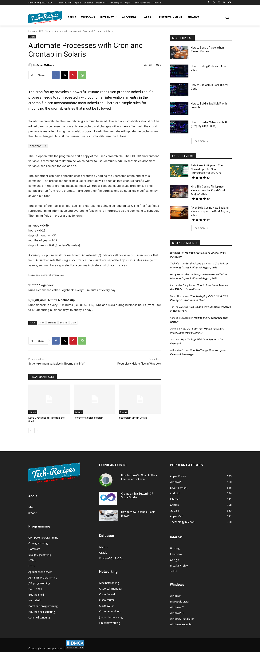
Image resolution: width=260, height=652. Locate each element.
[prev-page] (30, 430)
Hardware (34, 549)
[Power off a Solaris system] (95, 399)
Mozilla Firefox (179, 565)
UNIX (40, 31)
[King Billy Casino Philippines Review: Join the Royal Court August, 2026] (179, 191)
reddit (173, 571)
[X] (219, 3)
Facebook (176, 554)
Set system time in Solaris (133, 417)
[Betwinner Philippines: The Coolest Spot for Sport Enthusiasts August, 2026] (179, 170)
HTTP (31, 566)
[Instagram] (213, 3)
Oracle (103, 552)
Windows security (180, 624)
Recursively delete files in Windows (139, 363)
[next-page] (36, 430)
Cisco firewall (107, 594)
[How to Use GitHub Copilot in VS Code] (179, 89)
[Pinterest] (73, 75)
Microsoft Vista (179, 601)
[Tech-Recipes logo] (45, 17)
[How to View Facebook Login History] (108, 515)
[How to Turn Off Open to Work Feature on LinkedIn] (105, 480)
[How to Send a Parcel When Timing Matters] (179, 52)
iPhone (32, 513)
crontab (52, 322)
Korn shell (34, 600)
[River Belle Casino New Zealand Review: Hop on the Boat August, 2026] (179, 212)
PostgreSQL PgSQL (111, 558)
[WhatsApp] (82, 75)
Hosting (174, 548)
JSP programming (39, 583)
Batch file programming (42, 606)
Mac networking (109, 583)
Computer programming (43, 537)
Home (31, 31)
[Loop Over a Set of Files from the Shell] (49, 399)
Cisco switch (106, 605)
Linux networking (109, 623)
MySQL (103, 547)
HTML (32, 560)
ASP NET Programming (42, 577)
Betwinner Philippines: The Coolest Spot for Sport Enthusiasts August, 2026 (207, 169)
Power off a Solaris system (88, 417)
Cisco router (106, 600)
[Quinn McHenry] (30, 65)
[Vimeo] (224, 3)
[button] (227, 17)
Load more (200, 141)
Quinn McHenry (45, 65)
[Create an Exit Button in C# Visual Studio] (108, 498)
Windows (175, 596)
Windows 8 (176, 613)
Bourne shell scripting (41, 612)
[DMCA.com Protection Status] (75, 648)
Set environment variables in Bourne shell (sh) (56, 363)
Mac (31, 507)
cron (41, 322)
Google (174, 560)
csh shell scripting (39, 617)
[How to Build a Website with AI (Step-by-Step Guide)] (179, 127)
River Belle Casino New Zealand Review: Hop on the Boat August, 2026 (210, 211)
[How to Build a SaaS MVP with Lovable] (179, 108)
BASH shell (35, 589)
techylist (175, 252)
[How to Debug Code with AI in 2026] (179, 71)
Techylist (175, 263)
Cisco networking (109, 611)
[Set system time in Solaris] (140, 399)
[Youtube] (229, 3)
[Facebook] (208, 3)
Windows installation (182, 618)
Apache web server (40, 572)
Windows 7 (176, 607)
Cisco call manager (110, 588)
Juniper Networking (111, 617)
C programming (38, 543)
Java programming (39, 554)
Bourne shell (36, 594)
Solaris (49, 31)
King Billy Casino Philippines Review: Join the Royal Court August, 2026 (208, 190)
